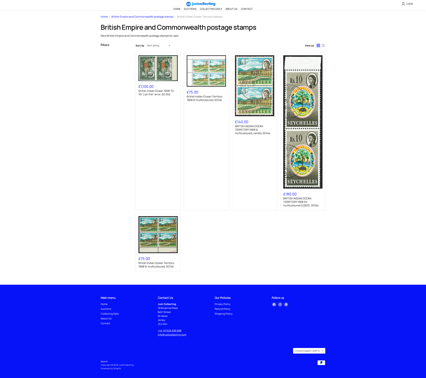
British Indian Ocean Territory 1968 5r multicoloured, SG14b (204, 98)
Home (177, 9)
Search (104, 361)
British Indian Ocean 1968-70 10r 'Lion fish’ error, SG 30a (156, 92)
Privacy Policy (222, 304)
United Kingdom (307, 350)
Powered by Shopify (111, 368)
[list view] (323, 45)
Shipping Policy (223, 313)
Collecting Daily (211, 9)
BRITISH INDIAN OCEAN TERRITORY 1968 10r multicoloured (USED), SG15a (301, 202)
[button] (408, 4)
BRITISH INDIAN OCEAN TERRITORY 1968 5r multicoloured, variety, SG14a (252, 129)
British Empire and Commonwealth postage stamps (142, 16)
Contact (247, 9)
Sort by (140, 45)
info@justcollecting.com (172, 334)
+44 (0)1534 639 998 (169, 330)
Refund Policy (222, 309)
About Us (231, 9)
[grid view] (318, 45)
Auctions (190, 9)
